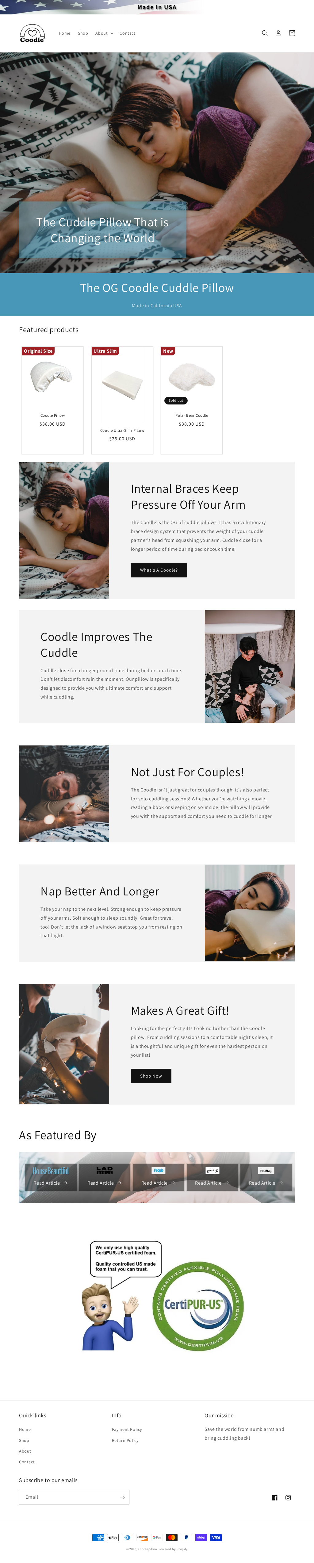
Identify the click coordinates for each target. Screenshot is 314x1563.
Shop (24, 1440)
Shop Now (151, 1076)
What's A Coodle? (159, 570)
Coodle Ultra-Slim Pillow (122, 430)
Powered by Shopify (173, 1549)
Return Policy (125, 1440)
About (25, 1451)
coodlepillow (147, 1549)
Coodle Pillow (52, 415)
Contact (27, 1462)
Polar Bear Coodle (191, 415)
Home (25, 1429)
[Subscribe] (122, 1497)
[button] (104, 33)
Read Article (46, 1183)
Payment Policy (127, 1429)
